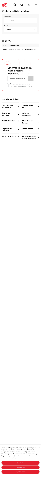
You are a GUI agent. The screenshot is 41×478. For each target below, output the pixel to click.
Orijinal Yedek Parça (27, 106)
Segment (7, 16)
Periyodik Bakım (9, 136)
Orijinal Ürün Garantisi (7, 130)
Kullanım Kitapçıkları (26, 114)
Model (6, 25)
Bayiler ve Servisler (6, 114)
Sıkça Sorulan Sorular (27, 122)
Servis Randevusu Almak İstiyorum (29, 137)
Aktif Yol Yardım (8, 121)
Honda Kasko (27, 129)
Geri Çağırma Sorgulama (7, 106)
